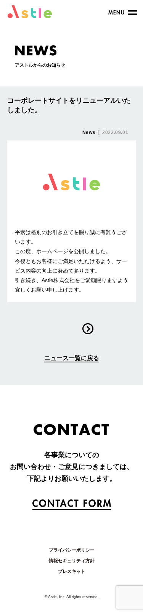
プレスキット (71, 571)
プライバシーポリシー (72, 550)
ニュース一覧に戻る (71, 358)
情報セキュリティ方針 (72, 560)
